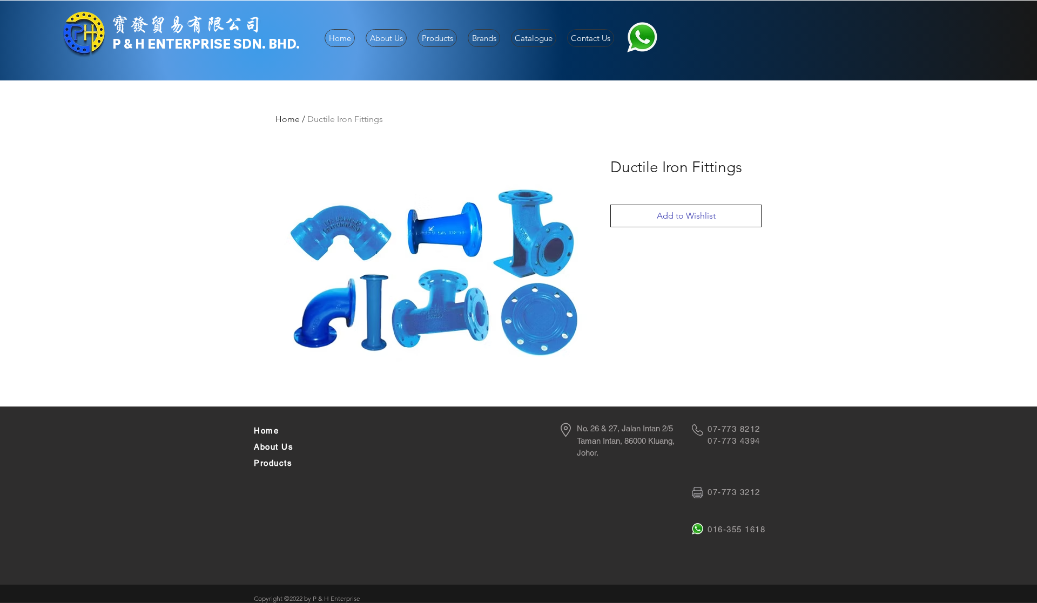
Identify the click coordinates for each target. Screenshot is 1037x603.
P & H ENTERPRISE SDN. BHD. (206, 44)
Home (287, 119)
